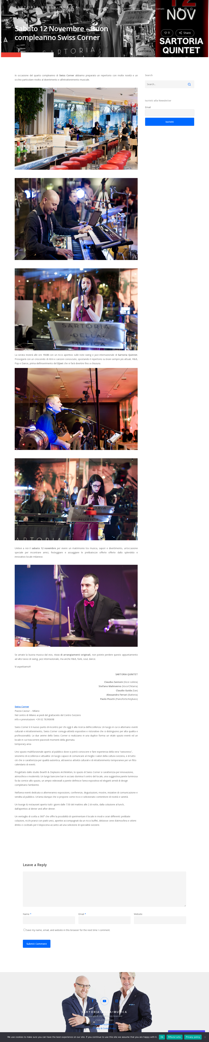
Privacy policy (193, 1037)
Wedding (101, 8)
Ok (162, 1037)
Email (148, 107)
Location (148, 8)
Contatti (160, 8)
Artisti (127, 8)
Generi (136, 8)
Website (138, 914)
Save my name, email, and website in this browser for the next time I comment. (68, 930)
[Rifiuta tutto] (205, 1037)
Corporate (115, 8)
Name (27, 914)
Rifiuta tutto (174, 1037)
